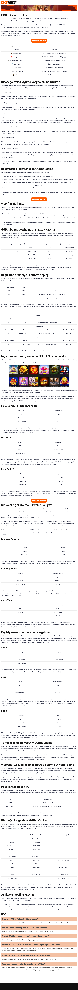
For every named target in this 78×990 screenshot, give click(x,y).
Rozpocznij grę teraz (39, 40)
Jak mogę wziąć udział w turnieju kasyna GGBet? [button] (23, 964)
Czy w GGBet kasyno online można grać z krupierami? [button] (25, 936)
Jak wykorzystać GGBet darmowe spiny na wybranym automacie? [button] (31, 944)
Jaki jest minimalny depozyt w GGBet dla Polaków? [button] (24, 927)
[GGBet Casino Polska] (9, 2)
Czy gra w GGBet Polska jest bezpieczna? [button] (20, 919)
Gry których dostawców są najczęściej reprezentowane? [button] (26, 955)
